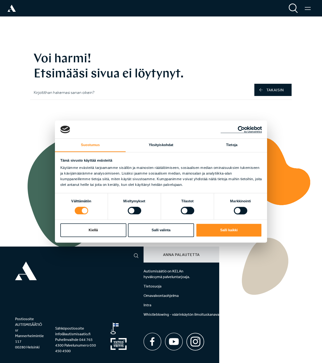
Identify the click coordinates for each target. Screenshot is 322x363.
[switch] (134, 210)
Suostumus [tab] (90, 145)
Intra (147, 305)
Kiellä (93, 230)
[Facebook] (152, 342)
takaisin (275, 90)
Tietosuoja (152, 286)
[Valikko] (308, 8)
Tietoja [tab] (231, 145)
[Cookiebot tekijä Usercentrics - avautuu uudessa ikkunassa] (241, 129)
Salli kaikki (229, 230)
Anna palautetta (181, 254)
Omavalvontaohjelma (161, 295)
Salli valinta (161, 230)
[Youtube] (174, 342)
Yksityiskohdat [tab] (161, 145)
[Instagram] (195, 340)
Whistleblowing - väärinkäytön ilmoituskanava (181, 314)
